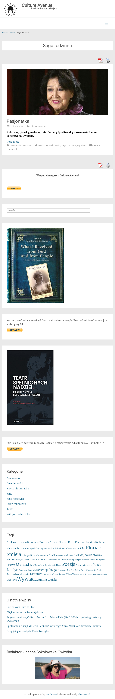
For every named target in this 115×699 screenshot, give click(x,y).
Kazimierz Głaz (54, 560)
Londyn (11, 565)
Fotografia (27, 555)
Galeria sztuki (15, 483)
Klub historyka (15, 498)
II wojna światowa (89, 555)
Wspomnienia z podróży (97, 574)
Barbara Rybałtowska (49, 145)
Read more (13, 141)
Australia (92, 542)
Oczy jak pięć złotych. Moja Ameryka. (28, 631)
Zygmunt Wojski (46, 579)
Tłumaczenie (45, 574)
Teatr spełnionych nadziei (18, 574)
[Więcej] (57, 668)
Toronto (35, 574)
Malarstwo (25, 564)
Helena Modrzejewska (67, 555)
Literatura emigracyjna (71, 560)
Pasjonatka (18, 121)
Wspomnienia (79, 574)
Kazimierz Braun (38, 559)
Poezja (68, 564)
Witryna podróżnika (18, 514)
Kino (9, 493)
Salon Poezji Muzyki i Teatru (89, 570)
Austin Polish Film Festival (67, 542)
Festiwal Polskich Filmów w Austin (61, 548)
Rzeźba (70, 570)
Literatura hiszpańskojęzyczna (93, 560)
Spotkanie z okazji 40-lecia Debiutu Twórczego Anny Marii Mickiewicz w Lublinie (54, 625)
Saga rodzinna (68, 145)
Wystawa (12, 579)
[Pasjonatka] (57, 114)
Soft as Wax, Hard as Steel (21, 607)
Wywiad (81, 145)
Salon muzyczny (16, 503)
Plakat (59, 565)
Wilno (69, 574)
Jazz (102, 555)
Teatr (10, 509)
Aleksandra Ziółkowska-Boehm (28, 542)
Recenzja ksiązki (47, 570)
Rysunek (63, 570)
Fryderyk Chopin (41, 555)
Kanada (10, 559)
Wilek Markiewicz (58, 574)
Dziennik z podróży (29, 548)
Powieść (23, 570)
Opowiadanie (50, 565)
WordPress (51, 694)
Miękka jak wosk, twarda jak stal (25, 612)
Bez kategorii (14, 478)
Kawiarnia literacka (20, 145)
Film (82, 548)
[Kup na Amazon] (35, 301)
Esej (41, 549)
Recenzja (32, 570)
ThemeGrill (84, 694)
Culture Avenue (37, 126)
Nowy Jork (39, 565)
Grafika (53, 555)
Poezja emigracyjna (84, 565)
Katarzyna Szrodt (21, 560)
